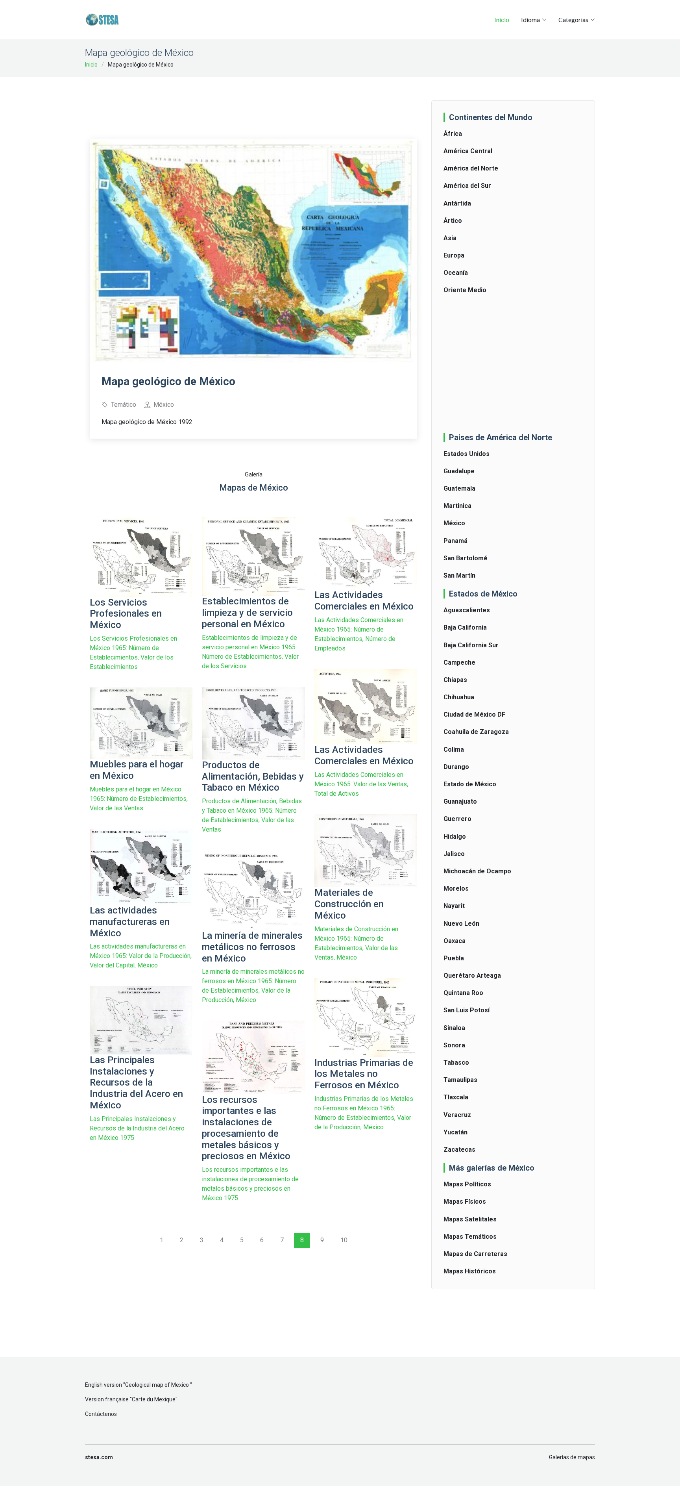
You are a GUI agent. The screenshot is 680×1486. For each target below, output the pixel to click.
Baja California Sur (471, 645)
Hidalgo (454, 836)
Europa (453, 255)
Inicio (501, 19)
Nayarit (454, 906)
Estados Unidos (466, 454)
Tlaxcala (455, 1097)
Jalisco (454, 854)
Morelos (456, 888)
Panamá (455, 541)
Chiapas (455, 680)
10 (343, 1240)
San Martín (459, 575)
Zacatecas (459, 1149)
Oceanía (455, 272)
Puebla (453, 958)
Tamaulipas (460, 1080)
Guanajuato (460, 801)
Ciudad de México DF (474, 714)
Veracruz (457, 1115)
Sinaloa (454, 1028)
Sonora (454, 1045)
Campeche (459, 662)
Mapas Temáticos (470, 1236)
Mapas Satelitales (470, 1219)
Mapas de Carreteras (475, 1254)
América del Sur (467, 185)
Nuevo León (461, 923)
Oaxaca (454, 941)
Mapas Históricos (469, 1271)
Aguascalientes (466, 610)
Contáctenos (101, 1414)
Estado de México (469, 784)
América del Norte (470, 168)
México (454, 523)
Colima (453, 749)
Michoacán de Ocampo (477, 871)
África (452, 133)
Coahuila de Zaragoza (476, 732)
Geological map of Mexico (157, 1385)
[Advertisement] (253, 102)
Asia (449, 238)
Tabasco (456, 1062)
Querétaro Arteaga (472, 975)
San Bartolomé (465, 558)
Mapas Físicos (464, 1201)
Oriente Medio (464, 290)
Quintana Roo (463, 993)
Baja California (465, 627)
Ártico (452, 220)
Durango (456, 767)
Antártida (457, 203)
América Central (467, 151)
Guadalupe (459, 471)
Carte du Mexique (154, 1399)
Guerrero (457, 819)
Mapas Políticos (467, 1184)
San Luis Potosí (466, 1010)
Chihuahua (458, 697)
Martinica (457, 506)
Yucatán (455, 1132)
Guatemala (459, 488)
